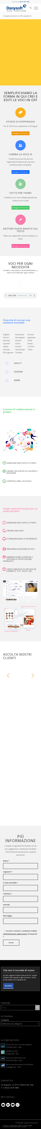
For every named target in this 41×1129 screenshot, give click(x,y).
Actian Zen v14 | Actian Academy (19, 1044)
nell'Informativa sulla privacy (15, 934)
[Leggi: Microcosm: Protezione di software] (3, 1065)
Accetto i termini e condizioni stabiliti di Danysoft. (20, 934)
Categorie (5, 1020)
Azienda (6, 904)
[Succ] (32, 675)
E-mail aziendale (10, 882)
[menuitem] (29, 8)
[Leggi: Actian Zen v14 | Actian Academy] (3, 1045)
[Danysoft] (17, 8)
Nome (6, 861)
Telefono (7, 894)
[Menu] (35, 8)
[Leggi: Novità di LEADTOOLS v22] (3, 1059)
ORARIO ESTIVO (12, 1051)
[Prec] (8, 675)
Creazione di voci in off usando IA (17, 16)
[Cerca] (29, 8)
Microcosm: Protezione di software (19, 1064)
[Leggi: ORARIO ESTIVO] (3, 1052)
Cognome (7, 872)
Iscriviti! (8, 985)
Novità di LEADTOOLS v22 (16, 1058)
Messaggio (7, 916)
